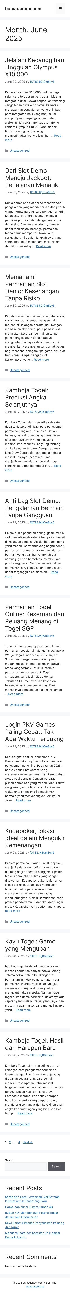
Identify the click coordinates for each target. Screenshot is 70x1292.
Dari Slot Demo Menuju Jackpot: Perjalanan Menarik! (32, 177)
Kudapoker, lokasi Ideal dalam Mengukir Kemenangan (35, 838)
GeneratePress (35, 1286)
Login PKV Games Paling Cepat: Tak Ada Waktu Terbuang (34, 731)
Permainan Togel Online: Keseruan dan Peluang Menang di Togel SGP (34, 617)
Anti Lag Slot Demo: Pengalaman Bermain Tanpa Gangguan (34, 508)
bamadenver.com (23, 8)
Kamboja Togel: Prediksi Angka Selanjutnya (26, 397)
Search (10, 1160)
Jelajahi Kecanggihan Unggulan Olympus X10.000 (34, 67)
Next (28, 1142)
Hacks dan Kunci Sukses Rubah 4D (29, 1207)
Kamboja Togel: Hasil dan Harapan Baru (34, 1044)
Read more (43, 246)
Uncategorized (20, 150)
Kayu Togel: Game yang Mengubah (30, 945)
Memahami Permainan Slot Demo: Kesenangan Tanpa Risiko (32, 287)
